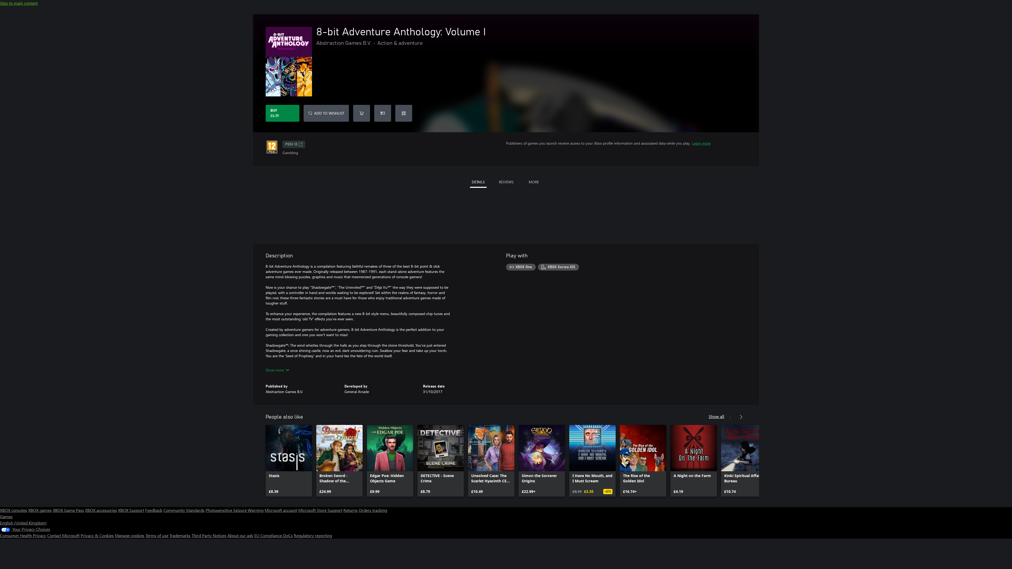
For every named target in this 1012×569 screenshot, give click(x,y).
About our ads (240, 535)
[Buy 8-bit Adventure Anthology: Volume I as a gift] (382, 113)
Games (6, 516)
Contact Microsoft (63, 535)
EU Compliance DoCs (273, 535)
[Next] (741, 417)
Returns (350, 510)
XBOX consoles (13, 510)
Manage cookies (129, 535)
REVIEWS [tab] (506, 181)
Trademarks (180, 535)
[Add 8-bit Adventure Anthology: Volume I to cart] (361, 113)
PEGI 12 (291, 144)
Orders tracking (373, 510)
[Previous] (730, 417)
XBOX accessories (101, 510)
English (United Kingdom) (23, 523)
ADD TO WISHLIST (329, 113)
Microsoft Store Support (320, 510)
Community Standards (184, 510)
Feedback (153, 510)
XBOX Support (131, 510)
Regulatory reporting (313, 535)
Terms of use (156, 535)
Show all (716, 416)
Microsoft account (281, 510)
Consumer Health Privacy (23, 535)
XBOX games (40, 510)
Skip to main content (19, 3)
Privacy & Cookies (97, 535)
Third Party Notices (209, 535)
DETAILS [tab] (478, 181)
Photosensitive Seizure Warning (235, 510)
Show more (275, 369)
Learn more (701, 143)
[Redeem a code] (403, 113)
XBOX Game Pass (68, 510)
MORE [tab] (534, 181)
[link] (289, 461)
